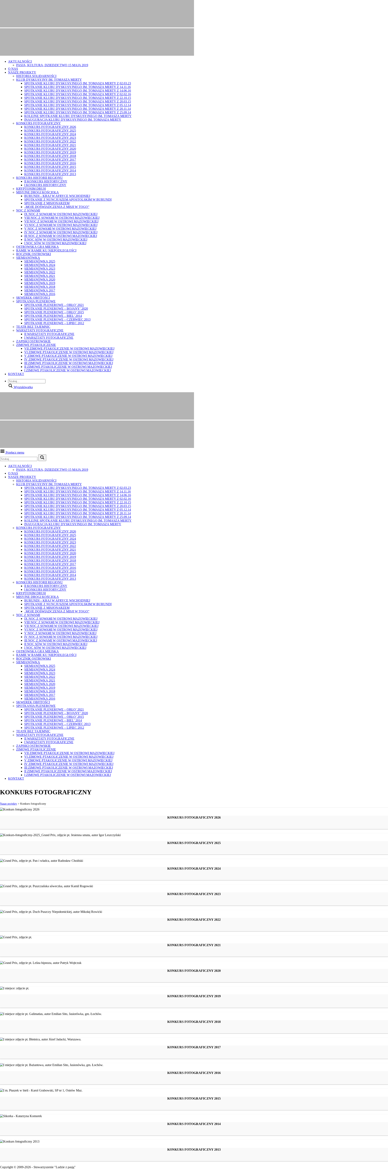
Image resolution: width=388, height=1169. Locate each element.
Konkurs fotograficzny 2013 (50, 174)
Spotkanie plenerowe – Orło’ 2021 (54, 305)
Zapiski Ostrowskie (33, 341)
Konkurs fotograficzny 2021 (50, 145)
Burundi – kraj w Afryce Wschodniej (57, 196)
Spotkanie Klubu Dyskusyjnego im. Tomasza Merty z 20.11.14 (77, 108)
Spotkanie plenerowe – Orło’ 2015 (54, 312)
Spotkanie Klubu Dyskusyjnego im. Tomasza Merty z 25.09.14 (77, 112)
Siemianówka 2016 (39, 294)
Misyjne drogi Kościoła (37, 192)
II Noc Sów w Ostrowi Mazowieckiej (55, 239)
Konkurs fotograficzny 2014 (50, 170)
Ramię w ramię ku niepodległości (46, 250)
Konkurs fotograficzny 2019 (50, 152)
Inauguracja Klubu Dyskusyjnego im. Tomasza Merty (72, 119)
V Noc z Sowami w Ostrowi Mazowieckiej (60, 228)
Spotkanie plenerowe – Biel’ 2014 (53, 316)
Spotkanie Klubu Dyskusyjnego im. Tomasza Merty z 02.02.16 (77, 94)
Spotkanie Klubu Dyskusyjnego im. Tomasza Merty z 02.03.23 (77, 83)
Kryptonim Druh (31, 188)
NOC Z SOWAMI (28, 210)
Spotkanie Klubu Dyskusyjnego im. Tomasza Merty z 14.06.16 (77, 90)
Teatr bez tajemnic (33, 326)
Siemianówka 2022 (39, 272)
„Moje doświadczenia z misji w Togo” (56, 207)
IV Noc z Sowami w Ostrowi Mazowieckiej (60, 232)
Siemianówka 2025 (39, 261)
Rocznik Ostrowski (33, 254)
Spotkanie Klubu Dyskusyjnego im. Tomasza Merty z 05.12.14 (77, 105)
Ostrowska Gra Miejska (37, 246)
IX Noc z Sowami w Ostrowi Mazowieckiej (60, 214)
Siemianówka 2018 (39, 286)
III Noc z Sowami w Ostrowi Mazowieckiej (60, 236)
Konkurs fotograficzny (38, 123)
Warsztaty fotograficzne (39, 330)
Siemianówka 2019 (39, 283)
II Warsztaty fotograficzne (49, 334)
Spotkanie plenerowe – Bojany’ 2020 (56, 308)
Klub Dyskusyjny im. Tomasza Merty (49, 79)
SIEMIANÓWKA (28, 257)
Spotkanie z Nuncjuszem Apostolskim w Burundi (68, 199)
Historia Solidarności (36, 76)
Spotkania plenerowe (36, 301)
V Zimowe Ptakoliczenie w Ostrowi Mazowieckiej (68, 356)
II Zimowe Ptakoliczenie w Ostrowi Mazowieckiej (68, 366)
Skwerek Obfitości (33, 297)
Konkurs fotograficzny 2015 (50, 167)
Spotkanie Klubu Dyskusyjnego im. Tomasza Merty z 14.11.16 (77, 87)
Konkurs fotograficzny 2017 (50, 159)
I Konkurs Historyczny (45, 185)
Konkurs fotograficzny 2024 (50, 134)
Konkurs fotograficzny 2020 (50, 148)
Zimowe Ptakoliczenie (36, 345)
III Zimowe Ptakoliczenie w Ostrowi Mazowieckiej (68, 363)
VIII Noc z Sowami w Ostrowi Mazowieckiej (61, 217)
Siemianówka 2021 (39, 276)
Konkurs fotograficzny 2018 (50, 156)
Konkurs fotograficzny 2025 (50, 130)
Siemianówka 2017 (39, 290)
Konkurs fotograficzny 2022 (50, 141)
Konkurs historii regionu (39, 177)
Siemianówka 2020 (39, 279)
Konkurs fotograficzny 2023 (50, 137)
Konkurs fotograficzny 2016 (50, 163)
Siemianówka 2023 (39, 268)
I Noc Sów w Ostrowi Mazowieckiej (55, 243)
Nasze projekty (22, 72)
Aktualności (20, 61)
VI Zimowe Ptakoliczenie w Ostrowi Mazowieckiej (68, 352)
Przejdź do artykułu (12, 817)
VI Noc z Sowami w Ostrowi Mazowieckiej (60, 225)
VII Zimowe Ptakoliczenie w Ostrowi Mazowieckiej (69, 348)
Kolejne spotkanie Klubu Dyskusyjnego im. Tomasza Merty (78, 116)
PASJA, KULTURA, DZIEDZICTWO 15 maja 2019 (52, 65)
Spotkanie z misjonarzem (47, 203)
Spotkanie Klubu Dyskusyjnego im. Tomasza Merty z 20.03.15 (77, 101)
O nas (13, 68)
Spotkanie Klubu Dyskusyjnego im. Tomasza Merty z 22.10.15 (77, 98)
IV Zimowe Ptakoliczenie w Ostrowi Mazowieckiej (68, 359)
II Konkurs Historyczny (45, 181)
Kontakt (16, 374)
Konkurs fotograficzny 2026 (50, 127)
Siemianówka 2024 (39, 265)
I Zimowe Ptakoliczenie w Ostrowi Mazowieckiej (67, 370)
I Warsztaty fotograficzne (48, 337)
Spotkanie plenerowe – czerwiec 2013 (57, 319)
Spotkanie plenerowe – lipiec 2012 (54, 323)
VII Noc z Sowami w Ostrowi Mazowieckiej (61, 221)
